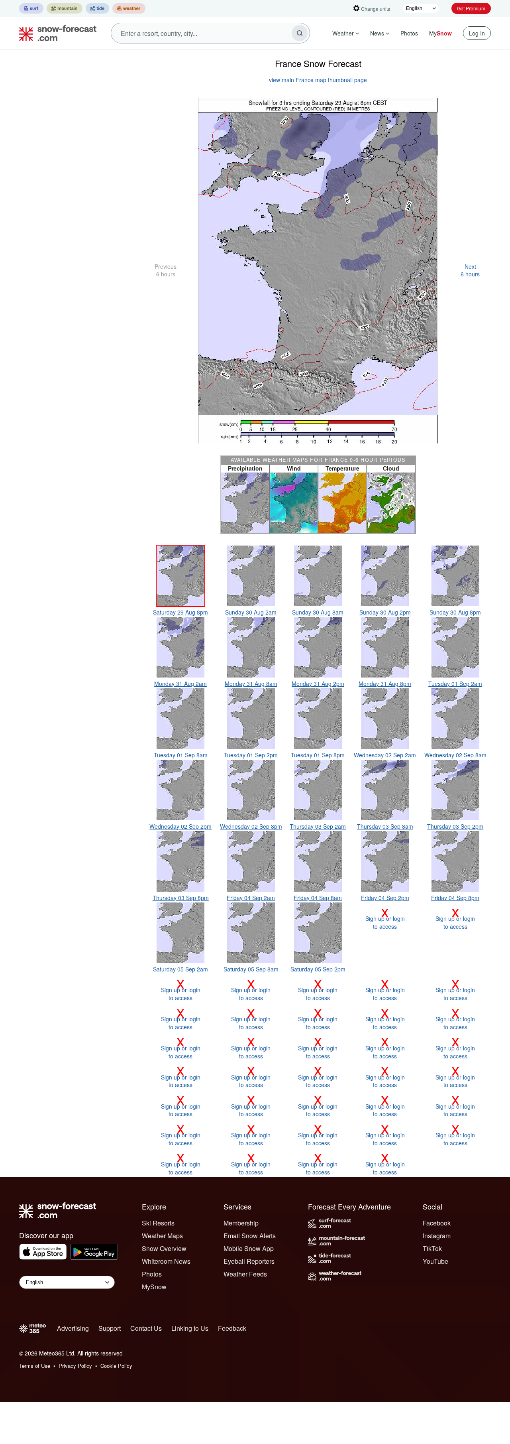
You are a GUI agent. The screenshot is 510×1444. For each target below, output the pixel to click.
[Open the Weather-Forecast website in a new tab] (128, 8)
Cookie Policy (116, 1365)
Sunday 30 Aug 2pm (385, 612)
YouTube (435, 1261)
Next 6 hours (470, 270)
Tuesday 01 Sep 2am (455, 684)
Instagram (437, 1235)
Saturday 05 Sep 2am (180, 969)
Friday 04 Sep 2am (251, 898)
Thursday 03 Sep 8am (385, 826)
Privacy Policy (75, 1365)
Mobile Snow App (249, 1248)
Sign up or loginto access (385, 918)
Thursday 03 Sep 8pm (181, 898)
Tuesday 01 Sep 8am (181, 755)
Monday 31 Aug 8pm (385, 684)
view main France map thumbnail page (318, 80)
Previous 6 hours (166, 270)
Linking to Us (189, 1328)
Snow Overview (164, 1248)
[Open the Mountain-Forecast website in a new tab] (64, 8)
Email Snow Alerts (250, 1235)
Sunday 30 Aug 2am (251, 612)
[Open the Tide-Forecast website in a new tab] (97, 8)
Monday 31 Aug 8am (251, 684)
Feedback (232, 1328)
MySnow (154, 1286)
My (440, 33)
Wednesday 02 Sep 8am (455, 755)
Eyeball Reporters (249, 1261)
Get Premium (471, 8)
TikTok (432, 1248)
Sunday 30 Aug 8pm (455, 612)
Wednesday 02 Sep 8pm (251, 826)
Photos (409, 33)
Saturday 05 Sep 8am (251, 969)
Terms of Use (34, 1365)
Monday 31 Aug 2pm (318, 684)
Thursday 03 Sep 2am (318, 826)
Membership (241, 1222)
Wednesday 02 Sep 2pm (180, 826)
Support (109, 1328)
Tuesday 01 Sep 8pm (318, 755)
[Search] (300, 33)
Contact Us (146, 1328)
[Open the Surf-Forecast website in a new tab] (31, 8)
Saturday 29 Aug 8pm (180, 612)
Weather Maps (162, 1235)
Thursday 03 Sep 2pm (455, 826)
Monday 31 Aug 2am (180, 684)
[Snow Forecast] (55, 33)
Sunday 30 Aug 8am (317, 612)
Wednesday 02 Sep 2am (385, 755)
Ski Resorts (158, 1222)
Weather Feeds (245, 1274)
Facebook (437, 1222)
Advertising (73, 1328)
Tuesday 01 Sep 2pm (251, 755)
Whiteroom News (166, 1261)
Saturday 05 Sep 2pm (317, 969)
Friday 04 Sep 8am (318, 898)
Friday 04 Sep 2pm (385, 898)
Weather (343, 33)
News (377, 33)
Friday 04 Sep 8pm (455, 898)
